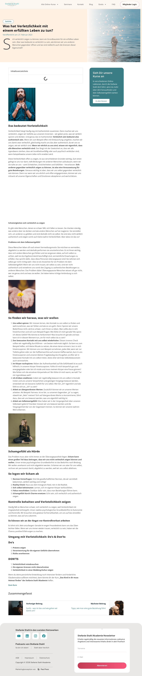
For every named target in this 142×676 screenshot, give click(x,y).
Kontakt (80, 4)
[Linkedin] (27, 636)
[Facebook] (43, 636)
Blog (91, 4)
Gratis (100, 4)
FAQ (113, 4)
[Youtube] (19, 636)
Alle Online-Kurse (48, 4)
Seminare (68, 4)
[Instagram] (35, 636)
